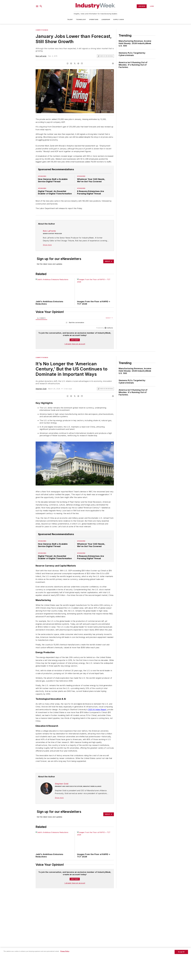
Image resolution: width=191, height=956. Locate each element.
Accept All (181, 952)
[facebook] (68, 63)
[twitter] (75, 63)
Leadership (105, 19)
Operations (93, 19)
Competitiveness (42, 30)
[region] (75, 323)
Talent (70, 19)
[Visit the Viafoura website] (108, 328)
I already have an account (74, 344)
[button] (37, 6)
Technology (81, 19)
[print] (113, 63)
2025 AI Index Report (97, 709)
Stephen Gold (41, 389)
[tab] (41, 318)
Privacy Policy (64, 951)
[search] (40, 6)
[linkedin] (71, 63)
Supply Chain (118, 19)
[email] (82, 63)
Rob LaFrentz (41, 56)
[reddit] (78, 63)
